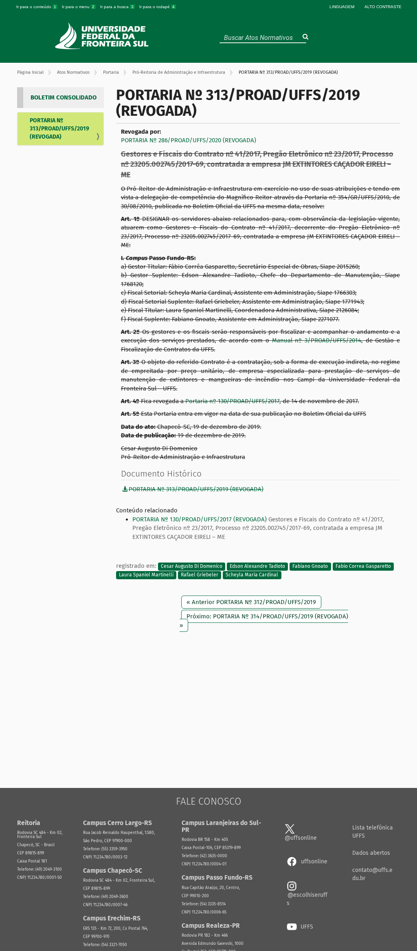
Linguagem (341, 6)
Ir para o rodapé (157, 6)
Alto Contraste (383, 6)
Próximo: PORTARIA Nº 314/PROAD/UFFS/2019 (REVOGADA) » (264, 621)
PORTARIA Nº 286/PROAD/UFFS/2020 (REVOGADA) (188, 140)
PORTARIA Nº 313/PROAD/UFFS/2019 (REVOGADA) (59, 128)
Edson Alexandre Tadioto (257, 566)
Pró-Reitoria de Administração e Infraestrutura (178, 72)
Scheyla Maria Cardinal (252, 575)
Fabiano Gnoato (310, 566)
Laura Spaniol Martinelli (146, 575)
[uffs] (103, 35)
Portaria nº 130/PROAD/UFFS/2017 (231, 401)
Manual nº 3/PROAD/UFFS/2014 (316, 340)
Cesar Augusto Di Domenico (191, 566)
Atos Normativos (73, 72)
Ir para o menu (78, 6)
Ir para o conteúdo (36, 6)
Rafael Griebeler (199, 575)
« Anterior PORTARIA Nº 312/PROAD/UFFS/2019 (251, 602)
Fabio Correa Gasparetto (363, 566)
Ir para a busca (117, 6)
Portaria (111, 72)
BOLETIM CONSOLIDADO (64, 97)
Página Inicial (30, 72)
